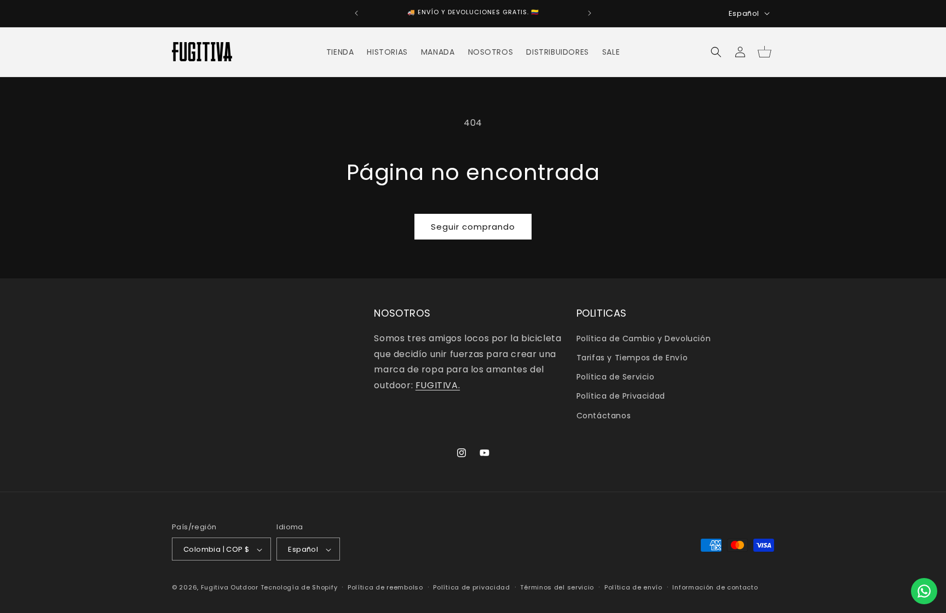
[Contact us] (924, 591)
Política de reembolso (385, 587)
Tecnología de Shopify (299, 587)
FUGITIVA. (438, 385)
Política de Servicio (615, 376)
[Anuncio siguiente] (590, 13)
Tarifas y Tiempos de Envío (632, 357)
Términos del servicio (557, 587)
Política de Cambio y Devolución (643, 337)
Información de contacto (715, 587)
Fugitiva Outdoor (229, 587)
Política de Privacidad (620, 395)
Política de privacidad (471, 587)
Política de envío (633, 587)
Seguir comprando (473, 226)
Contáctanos (603, 415)
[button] (716, 52)
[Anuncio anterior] (356, 13)
